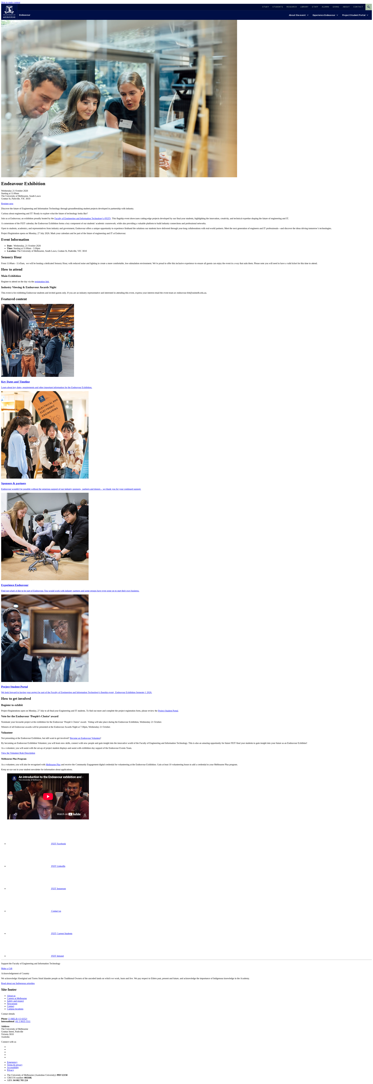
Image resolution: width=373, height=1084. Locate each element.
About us (11, 995)
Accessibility (13, 1067)
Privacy (10, 1070)
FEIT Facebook (58, 843)
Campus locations (15, 1009)
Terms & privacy (14, 1065)
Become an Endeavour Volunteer (85, 738)
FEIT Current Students (61, 933)
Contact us (56, 911)
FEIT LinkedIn (58, 866)
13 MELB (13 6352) (17, 1019)
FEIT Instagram (58, 888)
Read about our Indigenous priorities (18, 983)
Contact (10, 1006)
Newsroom (12, 1003)
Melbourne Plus (53, 764)
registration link (42, 281)
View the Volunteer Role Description (18, 753)
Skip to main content (10, 2)
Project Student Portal (168, 710)
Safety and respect (15, 1001)
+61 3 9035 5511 (22, 1021)
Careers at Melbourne (17, 998)
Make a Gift (6, 968)
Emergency (12, 1062)
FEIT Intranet (57, 956)
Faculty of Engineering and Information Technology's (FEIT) (82, 218)
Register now (7, 203)
